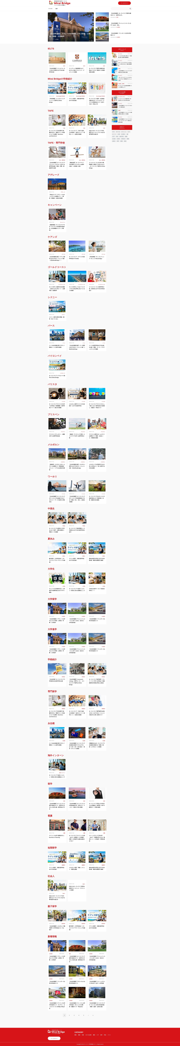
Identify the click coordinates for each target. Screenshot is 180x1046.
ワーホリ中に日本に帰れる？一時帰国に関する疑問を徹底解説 (125, 56)
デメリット (124, 131)
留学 (57, 8)
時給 (105, 1035)
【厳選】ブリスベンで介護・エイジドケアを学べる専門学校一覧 (77, 436)
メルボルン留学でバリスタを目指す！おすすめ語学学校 (77, 405)
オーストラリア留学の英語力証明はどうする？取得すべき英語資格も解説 (97, 70)
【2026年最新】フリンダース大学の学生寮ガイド (121, 34)
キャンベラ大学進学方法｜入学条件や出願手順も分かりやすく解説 (57, 590)
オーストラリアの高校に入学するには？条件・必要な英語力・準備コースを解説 (57, 530)
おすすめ (118, 131)
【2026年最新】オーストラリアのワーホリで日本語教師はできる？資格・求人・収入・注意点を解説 (77, 499)
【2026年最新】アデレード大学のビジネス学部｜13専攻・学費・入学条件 (70, 35)
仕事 (119, 134)
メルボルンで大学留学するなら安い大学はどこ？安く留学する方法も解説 (97, 466)
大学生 (64, 586)
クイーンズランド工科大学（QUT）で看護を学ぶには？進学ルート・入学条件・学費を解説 (97, 838)
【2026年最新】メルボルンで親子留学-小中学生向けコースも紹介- (57, 927)
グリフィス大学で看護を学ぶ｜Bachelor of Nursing (57, 836)
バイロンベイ (62, 373)
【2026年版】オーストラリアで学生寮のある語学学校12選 (57, 680)
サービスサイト (124, 3)
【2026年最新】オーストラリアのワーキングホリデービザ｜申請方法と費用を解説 (125, 120)
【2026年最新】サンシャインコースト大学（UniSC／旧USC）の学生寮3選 (77, 620)
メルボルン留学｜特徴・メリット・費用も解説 (77, 868)
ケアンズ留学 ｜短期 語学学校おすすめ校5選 (76, 99)
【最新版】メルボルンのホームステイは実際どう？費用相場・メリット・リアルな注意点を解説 (57, 467)
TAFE (64, 128)
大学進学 (63, 646)
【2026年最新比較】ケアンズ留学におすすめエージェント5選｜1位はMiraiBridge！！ (57, 258)
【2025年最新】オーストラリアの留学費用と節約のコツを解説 (125, 113)
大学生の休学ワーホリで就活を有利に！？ (97, 589)
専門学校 (122, 136)
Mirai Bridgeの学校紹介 (60, 96)
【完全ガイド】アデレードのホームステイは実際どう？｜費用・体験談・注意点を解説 (57, 196)
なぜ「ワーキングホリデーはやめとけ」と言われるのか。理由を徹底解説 (125, 64)
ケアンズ (63, 254)
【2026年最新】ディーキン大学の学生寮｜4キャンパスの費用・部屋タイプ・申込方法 (77, 1004)
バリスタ (63, 401)
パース (64, 343)
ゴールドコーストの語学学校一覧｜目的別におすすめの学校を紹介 (97, 288)
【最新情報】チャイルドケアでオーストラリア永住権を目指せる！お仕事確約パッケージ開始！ (57, 227)
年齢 (83, 1035)
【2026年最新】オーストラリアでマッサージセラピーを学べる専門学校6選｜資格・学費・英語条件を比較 (57, 165)
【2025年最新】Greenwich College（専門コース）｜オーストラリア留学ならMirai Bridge (77, 681)
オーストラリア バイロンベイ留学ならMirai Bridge (57, 376)
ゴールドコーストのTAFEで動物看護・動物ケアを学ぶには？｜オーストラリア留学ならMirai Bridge (97, 165)
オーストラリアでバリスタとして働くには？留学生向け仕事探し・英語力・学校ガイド (97, 405)
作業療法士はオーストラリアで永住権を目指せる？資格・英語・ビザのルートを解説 (97, 745)
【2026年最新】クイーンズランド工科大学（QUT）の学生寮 (97, 982)
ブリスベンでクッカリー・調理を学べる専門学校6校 (57, 435)
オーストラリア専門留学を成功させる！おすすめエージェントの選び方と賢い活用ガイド (97, 713)
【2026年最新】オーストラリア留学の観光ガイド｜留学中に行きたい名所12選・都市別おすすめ (57, 806)
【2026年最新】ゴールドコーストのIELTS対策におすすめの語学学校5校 (57, 70)
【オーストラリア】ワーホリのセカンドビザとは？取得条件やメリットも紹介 (125, 79)
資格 (125, 141)
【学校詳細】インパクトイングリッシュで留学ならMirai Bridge (57, 100)
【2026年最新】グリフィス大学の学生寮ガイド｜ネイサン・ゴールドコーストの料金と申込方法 (57, 1005)
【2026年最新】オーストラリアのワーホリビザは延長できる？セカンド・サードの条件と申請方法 (57, 499)
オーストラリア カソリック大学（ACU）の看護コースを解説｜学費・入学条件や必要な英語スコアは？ (77, 838)
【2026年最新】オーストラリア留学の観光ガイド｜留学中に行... (121, 14)
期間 (79, 1035)
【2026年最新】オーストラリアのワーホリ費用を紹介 (125, 106)
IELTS (64, 65)
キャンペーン (62, 222)
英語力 (114, 141)
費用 (122, 141)
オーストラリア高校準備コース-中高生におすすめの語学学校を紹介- (77, 530)
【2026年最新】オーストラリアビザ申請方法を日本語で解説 (125, 71)
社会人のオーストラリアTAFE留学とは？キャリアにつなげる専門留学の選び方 (97, 132)
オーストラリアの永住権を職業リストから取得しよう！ (125, 86)
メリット (114, 134)
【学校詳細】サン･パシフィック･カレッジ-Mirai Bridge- (96, 257)
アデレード (63, 192)
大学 (114, 136)
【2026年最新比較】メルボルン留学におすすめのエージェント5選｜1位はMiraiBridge (77, 466)
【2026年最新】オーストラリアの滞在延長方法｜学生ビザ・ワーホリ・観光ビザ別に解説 (77, 805)
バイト (109, 1035)
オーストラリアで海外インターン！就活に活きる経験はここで (77, 589)
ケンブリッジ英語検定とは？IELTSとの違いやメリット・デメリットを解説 (76, 70)
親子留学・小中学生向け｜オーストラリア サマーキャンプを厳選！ (57, 560)
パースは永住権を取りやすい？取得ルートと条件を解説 (57, 346)
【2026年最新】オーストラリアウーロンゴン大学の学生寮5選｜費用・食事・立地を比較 (97, 1004)
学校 (117, 136)
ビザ (129, 131)
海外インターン (62, 772)
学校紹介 (63, 676)
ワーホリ (50, 8)
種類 (128, 138)
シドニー (63, 314)
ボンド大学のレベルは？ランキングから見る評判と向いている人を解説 (77, 288)
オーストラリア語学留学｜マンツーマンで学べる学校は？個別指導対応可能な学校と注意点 (97, 681)
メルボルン (63, 461)
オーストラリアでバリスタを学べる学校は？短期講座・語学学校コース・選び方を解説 (57, 405)
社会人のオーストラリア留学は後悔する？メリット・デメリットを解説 (77, 888)
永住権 (64, 740)
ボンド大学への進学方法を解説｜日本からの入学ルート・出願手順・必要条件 (57, 288)
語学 (118, 141)
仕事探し (123, 134)
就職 (126, 136)
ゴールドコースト (61, 284)
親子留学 (63, 923)
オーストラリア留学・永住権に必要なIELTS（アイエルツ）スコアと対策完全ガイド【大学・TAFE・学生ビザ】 (97, 101)
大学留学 (57, 39)
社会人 (64, 893)
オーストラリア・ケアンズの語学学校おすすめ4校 (77, 257)
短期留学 (63, 865)
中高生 (64, 525)
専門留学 (63, 708)
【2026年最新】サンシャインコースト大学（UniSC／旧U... (121, 24)
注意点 (118, 138)
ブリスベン (63, 431)
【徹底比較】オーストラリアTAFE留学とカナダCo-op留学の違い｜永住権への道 (76, 164)
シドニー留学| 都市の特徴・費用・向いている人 (56, 318)
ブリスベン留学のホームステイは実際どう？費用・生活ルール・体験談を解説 (97, 436)
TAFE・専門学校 (62, 160)
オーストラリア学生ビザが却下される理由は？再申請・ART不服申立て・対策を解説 (97, 805)
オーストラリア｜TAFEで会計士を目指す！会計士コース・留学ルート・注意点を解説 (77, 132)
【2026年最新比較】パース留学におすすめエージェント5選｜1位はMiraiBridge (77, 347)
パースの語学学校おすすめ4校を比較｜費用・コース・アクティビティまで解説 (97, 347)
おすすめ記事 (88, 1035)
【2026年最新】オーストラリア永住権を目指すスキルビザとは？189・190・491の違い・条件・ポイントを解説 (77, 745)
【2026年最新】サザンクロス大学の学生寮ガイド (77, 982)
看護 (64, 833)
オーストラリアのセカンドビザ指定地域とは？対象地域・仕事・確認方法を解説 (97, 498)
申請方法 (123, 138)
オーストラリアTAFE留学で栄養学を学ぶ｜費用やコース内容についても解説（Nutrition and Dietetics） (57, 133)
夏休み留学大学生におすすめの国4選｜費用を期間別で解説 (97, 559)
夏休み (64, 556)
